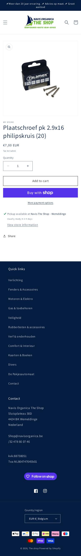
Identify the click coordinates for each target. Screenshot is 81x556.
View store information (22, 225)
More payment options (40, 202)
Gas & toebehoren (20, 308)
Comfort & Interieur (21, 346)
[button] (5, 22)
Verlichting (15, 280)
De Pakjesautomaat (21, 374)
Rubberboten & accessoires (26, 327)
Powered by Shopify (50, 548)
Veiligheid (14, 318)
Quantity (8, 157)
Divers (12, 364)
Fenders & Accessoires (23, 289)
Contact (13, 383)
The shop (34, 548)
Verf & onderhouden (22, 336)
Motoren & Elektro (20, 299)
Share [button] (12, 236)
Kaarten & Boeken (20, 355)
